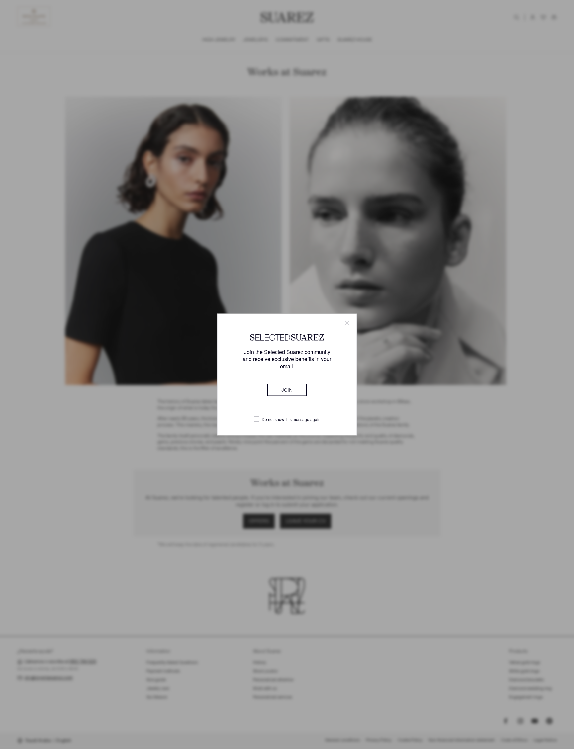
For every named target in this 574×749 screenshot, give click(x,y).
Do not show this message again (291, 419)
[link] (287, 390)
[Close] (347, 323)
